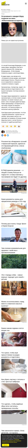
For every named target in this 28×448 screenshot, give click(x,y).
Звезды (8, 9)
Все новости (3, 9)
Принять (6, 445)
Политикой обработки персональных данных (11, 441)
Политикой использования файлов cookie (10, 440)
